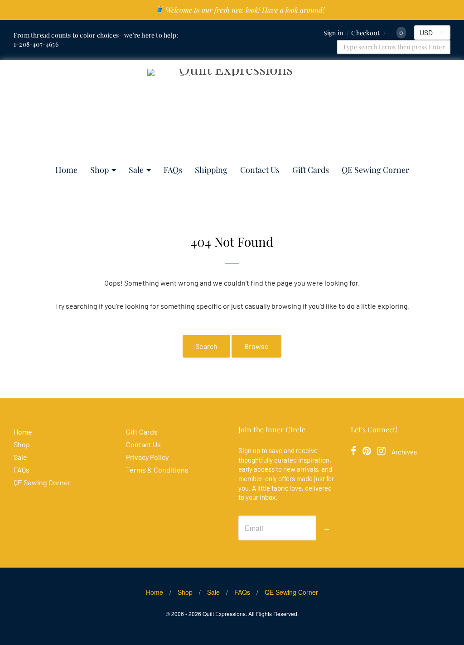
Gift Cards (310, 169)
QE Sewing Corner (375, 169)
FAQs (173, 169)
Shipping (211, 169)
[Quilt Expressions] (232, 112)
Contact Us (260, 169)
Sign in (333, 33)
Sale (136, 169)
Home (66, 169)
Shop (99, 169)
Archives (404, 452)
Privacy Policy (147, 457)
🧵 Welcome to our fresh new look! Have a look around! (239, 9)
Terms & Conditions (157, 469)
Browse (256, 346)
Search (206, 346)
